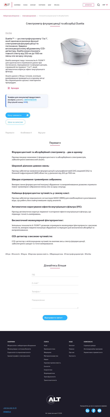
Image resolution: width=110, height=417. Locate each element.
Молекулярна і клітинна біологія (19, 349)
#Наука (24, 254)
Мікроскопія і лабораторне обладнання (22, 345)
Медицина (47, 352)
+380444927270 (30, 100)
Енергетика (48, 370)
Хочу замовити (14, 115)
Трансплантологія (50, 380)
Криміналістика (49, 349)
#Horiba (88, 254)
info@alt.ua (7, 412)
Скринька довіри (90, 345)
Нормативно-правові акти (93, 352)
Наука (46, 359)
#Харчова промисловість (38, 254)
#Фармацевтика (56, 254)
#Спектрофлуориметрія (74, 254)
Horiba (8, 33)
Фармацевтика (49, 373)
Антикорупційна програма (93, 349)
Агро (45, 345)
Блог (49, 5)
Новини (71, 349)
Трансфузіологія (50, 377)
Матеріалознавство (51, 356)
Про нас (71, 352)
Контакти (72, 356)
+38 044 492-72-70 (10, 408)
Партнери (42, 5)
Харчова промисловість (52, 363)
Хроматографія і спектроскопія (19, 356)
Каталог (33, 5)
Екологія (47, 366)
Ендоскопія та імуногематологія (19, 352)
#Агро (7, 254)
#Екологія (15, 254)
